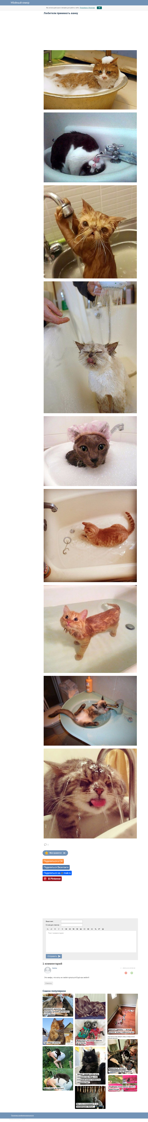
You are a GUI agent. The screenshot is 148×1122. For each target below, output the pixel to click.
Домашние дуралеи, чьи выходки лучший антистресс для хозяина (56, 1011)
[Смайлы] (103, 929)
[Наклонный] (59, 929)
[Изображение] (81, 929)
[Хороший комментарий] (131, 973)
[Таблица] (88, 929)
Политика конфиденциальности (22, 1115)
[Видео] (84, 929)
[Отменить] (48, 929)
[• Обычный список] (66, 929)
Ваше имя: (49, 921)
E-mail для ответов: (52, 925)
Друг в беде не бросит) (54, 1088)
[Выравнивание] (99, 929)
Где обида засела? (52, 1043)
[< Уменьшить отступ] (73, 929)
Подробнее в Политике (87, 8)
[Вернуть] (51, 929)
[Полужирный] (55, 929)
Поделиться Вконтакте (56, 867)
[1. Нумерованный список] (70, 929)
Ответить (48, 983)
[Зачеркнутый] (62, 929)
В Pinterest (54, 878)
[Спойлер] (95, 929)
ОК (99, 8)
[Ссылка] (92, 929)
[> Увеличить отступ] (77, 929)
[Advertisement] (25, 39)
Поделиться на (57, 873)
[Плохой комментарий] (126, 973)
